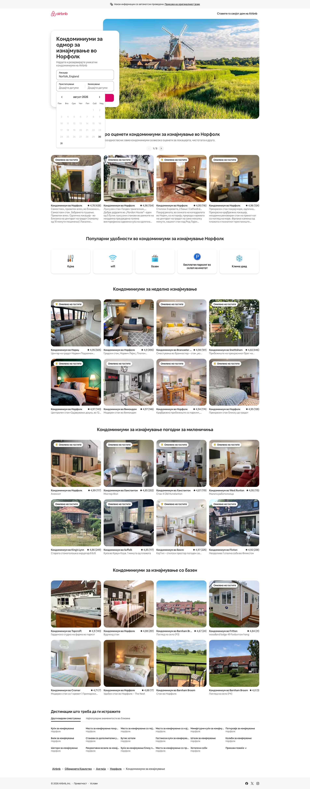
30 (99, 136)
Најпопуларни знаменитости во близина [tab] (108, 718)
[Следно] (161, 148)
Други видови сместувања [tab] (66, 718)
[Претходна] (149, 148)
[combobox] (85, 76)
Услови (94, 783)
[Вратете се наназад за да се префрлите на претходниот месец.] (62, 97)
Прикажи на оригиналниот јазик (182, 4)
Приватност (80, 783)
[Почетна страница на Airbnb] (59, 13)
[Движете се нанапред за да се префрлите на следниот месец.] (99, 97)
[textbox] (71, 88)
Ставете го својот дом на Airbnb (237, 13)
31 (61, 143)
